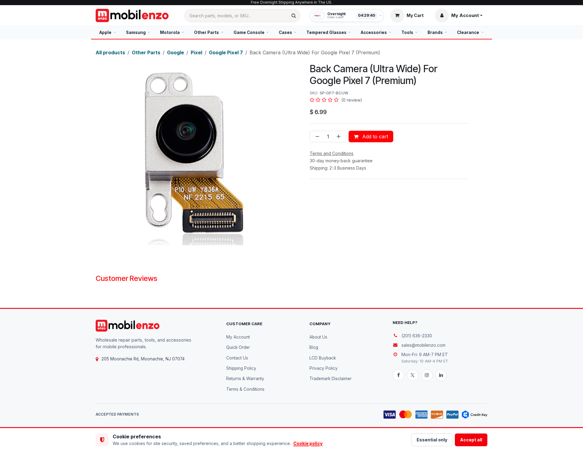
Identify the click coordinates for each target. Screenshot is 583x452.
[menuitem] (108, 32)
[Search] (294, 15)
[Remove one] (316, 136)
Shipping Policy (241, 368)
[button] (458, 15)
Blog (313, 347)
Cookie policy (307, 443)
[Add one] (340, 136)
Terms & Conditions (245, 389)
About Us (318, 337)
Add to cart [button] (374, 136)
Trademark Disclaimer (330, 378)
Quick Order (238, 347)
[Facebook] (398, 375)
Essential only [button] (432, 439)
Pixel (196, 52)
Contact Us (237, 358)
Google (175, 52)
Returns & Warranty (245, 378)
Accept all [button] (471, 439)
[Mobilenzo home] (127, 326)
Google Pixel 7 (226, 52)
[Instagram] (427, 375)
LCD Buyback (322, 358)
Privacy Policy (323, 368)
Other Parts (146, 52)
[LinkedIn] (441, 375)
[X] (412, 375)
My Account (238, 337)
